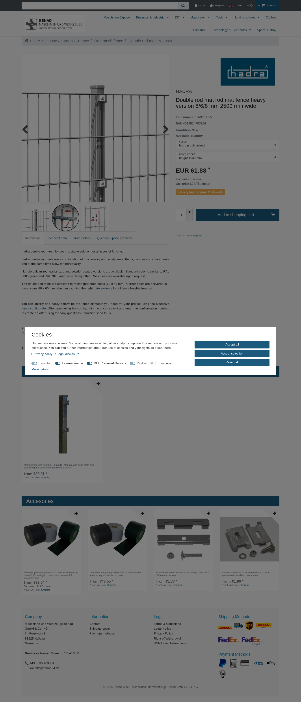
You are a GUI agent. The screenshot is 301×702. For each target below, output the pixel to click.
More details (82, 238)
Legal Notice (162, 628)
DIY (178, 17)
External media (72, 363)
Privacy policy (43, 354)
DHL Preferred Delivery (110, 363)
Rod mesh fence (108, 41)
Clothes (271, 17)
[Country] (231, 5)
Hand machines (245, 17)
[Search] (183, 5)
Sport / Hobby (266, 30)
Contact (94, 623)
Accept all (232, 344)
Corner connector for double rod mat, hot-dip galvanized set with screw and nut (246, 573)
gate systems (103, 288)
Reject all (232, 362)
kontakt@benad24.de (44, 668)
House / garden (59, 41)
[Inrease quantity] (189, 212)
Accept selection (232, 353)
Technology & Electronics (230, 30)
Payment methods (102, 633)
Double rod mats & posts (149, 41)
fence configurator (34, 308)
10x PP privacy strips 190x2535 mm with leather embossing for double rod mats (116, 573)
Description (33, 238)
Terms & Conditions (167, 623)
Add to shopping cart (236, 215)
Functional (165, 363)
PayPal (142, 363)
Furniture (199, 30)
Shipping (197, 235)
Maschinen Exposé (117, 17)
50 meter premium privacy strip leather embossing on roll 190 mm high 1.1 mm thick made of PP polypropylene (51, 575)
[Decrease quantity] (189, 218)
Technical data (57, 238)
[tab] (33, 237)
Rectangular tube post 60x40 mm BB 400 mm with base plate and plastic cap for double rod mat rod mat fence (59, 466)
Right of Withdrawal (167, 638)
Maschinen (198, 17)
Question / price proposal (114, 238)
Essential (45, 363)
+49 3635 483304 (42, 663)
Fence (83, 41)
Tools (220, 17)
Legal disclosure (68, 354)
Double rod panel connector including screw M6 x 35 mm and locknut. (182, 573)
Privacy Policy (163, 633)
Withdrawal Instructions (170, 643)
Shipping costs (99, 628)
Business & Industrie (150, 17)
